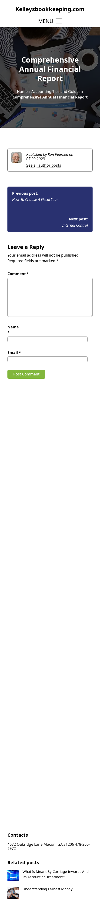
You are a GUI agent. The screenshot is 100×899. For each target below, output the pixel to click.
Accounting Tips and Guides (55, 91)
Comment (18, 273)
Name (13, 329)
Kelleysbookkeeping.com (50, 9)
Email (14, 352)
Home (22, 91)
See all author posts (43, 165)
